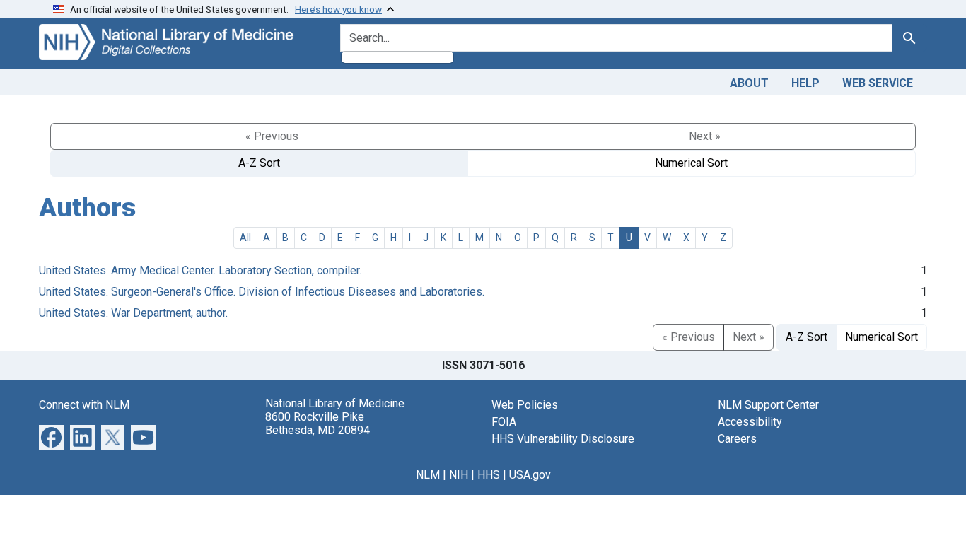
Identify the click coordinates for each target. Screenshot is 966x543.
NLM (428, 474)
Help (805, 83)
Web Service (877, 83)
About (749, 83)
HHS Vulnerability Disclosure (562, 438)
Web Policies (524, 404)
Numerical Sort (691, 163)
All (245, 237)
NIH (458, 474)
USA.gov (530, 474)
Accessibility (750, 421)
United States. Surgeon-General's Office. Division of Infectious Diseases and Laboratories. (261, 291)
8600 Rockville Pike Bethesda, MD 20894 (317, 423)
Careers (737, 438)
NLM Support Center (768, 404)
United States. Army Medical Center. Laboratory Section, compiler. (200, 270)
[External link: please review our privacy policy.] (51, 436)
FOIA (503, 421)
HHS (488, 474)
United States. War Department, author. (133, 313)
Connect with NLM (84, 404)
